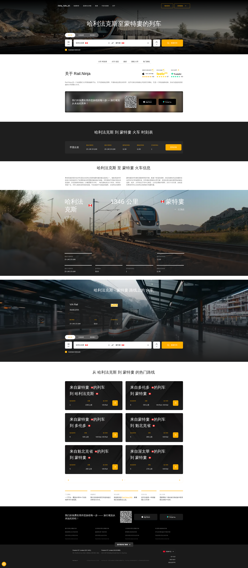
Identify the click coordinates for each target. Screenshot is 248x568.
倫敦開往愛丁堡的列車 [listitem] (101, 532)
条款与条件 (172, 559)
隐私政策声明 (171, 562)
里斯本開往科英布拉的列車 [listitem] (132, 535)
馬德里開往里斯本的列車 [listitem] (71, 539)
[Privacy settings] (4, 564)
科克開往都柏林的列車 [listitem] (161, 528)
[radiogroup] (82, 35)
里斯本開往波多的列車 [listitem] (101, 535)
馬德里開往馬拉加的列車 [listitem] (161, 535)
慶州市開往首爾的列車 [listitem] (71, 528)
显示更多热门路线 (122, 544)
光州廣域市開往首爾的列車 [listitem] (102, 528)
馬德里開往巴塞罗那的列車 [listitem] (102, 539)
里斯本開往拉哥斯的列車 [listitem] (71, 535)
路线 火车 (134, 62)
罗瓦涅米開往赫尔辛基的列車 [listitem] (162, 532)
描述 (125, 62)
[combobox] (86, 43)
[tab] (103, 62)
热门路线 (146, 62)
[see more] (115, 403)
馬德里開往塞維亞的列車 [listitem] (131, 539)
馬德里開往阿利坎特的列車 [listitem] (162, 539)
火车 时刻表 (102, 62)
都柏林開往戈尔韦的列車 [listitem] (71, 532)
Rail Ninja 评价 (127, 497)
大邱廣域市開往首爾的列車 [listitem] (132, 528)
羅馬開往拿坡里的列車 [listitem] (131, 532)
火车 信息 (115, 62)
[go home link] (64, 5)
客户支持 (173, 556)
